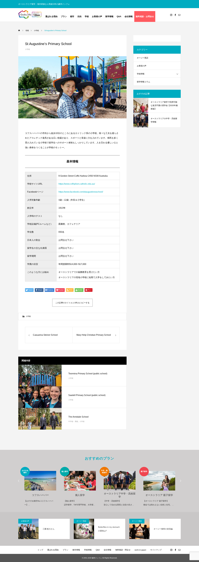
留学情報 (109, 16)
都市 (72, 16)
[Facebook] (175, 14)
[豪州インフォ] (30, 15)
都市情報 (76, 550)
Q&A (119, 16)
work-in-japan (140, 550)
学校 (87, 16)
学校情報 (140, 74)
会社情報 (129, 16)
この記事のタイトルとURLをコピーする (72, 303)
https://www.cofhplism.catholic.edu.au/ (76, 184)
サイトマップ (156, 550)
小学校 (27, 49)
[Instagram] (171, 14)
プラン (64, 16)
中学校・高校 (73, 421)
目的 (79, 16)
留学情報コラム (143, 82)
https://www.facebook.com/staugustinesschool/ (80, 192)
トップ (40, 550)
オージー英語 (142, 58)
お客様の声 (97, 16)
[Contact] (179, 14)
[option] (40, 487)
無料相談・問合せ (123, 550)
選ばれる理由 (51, 16)
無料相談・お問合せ (145, 16)
